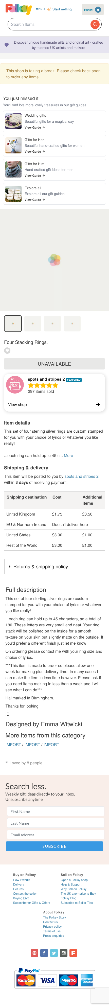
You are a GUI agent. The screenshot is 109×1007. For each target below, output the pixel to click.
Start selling (62, 9)
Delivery (18, 884)
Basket (91, 9)
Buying (21, 898)
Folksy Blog (69, 898)
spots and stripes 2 (46, 379)
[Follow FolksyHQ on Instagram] (63, 953)
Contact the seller (25, 893)
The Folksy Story (54, 917)
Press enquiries (53, 935)
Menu (40, 9)
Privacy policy (52, 926)
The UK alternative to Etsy (78, 893)
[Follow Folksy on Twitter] (54, 953)
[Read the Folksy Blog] (73, 953)
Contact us (50, 922)
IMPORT (13, 744)
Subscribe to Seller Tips (77, 902)
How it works (21, 880)
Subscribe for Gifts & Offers (31, 902)
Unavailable (54, 363)
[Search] (95, 24)
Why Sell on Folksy (74, 889)
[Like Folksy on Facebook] (44, 953)
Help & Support (71, 884)
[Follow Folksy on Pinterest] (34, 953)
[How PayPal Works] (54, 991)
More (68, 455)
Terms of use (52, 931)
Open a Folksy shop (74, 880)
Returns (18, 889)
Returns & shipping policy (40, 566)
